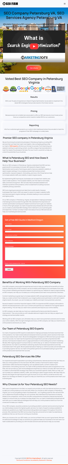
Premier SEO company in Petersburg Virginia (28, 137)
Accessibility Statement (38, 460)
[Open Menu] (65, 3)
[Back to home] (10, 3)
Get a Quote (34, 68)
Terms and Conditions (23, 460)
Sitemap (49, 460)
